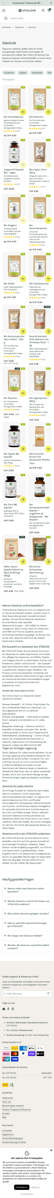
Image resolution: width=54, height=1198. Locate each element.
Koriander (37, 72)
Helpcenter (7, 1097)
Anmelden (7, 1130)
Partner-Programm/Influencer (16, 1109)
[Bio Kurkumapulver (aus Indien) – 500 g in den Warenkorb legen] (23, 331)
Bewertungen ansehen (13, 1105)
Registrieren (8, 1134)
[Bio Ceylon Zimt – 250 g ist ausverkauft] (48, 164)
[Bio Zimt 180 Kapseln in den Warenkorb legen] (23, 499)
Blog (4, 1117)
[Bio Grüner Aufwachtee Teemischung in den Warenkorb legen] (48, 561)
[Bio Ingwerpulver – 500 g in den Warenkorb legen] (48, 393)
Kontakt (6, 1113)
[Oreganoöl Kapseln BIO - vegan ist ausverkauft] (23, 164)
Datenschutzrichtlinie (27, 1178)
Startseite (6, 27)
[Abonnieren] (48, 994)
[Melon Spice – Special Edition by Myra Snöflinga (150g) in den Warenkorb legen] (23, 561)
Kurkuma (9, 72)
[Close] (51, 1150)
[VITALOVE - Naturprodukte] (27, 11)
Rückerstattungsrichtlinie (14, 1142)
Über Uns (6, 1101)
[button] (49, 11)
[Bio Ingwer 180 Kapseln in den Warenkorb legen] (23, 449)
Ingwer (23, 72)
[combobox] (27, 18)
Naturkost (19, 27)
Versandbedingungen (12, 1138)
